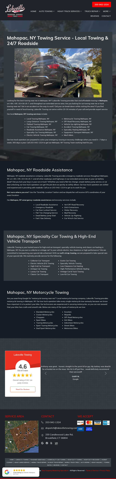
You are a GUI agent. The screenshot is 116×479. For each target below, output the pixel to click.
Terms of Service (92, 470)
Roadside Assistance (38, 459)
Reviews (95, 16)
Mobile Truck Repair (38, 462)
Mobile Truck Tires (72, 462)
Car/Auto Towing (22, 459)
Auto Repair (85, 462)
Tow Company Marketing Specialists (54, 470)
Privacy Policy (105, 470)
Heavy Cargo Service (22, 462)
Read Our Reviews (22, 389)
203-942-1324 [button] (102, 4)
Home (33, 11)
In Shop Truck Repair (55, 462)
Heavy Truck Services (68, 11)
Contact (106, 16)
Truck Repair (91, 11)
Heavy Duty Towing (75, 459)
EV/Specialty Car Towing (57, 459)
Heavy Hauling (96, 462)
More (106, 11)
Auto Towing (45, 11)
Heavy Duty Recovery (92, 459)
